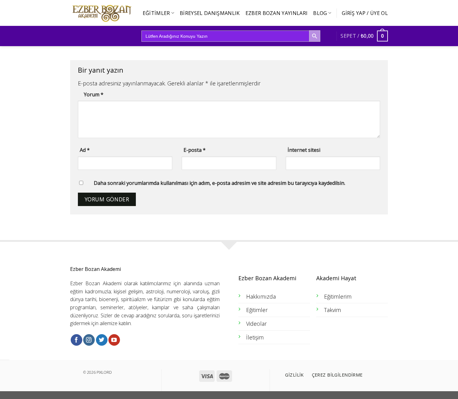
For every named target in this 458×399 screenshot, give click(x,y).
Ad (85, 150)
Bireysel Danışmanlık (210, 13)
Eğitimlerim (337, 296)
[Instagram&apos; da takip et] (89, 340)
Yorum (93, 94)
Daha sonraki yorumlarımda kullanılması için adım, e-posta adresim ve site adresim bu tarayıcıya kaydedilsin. (219, 183)
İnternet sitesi (304, 150)
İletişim (255, 337)
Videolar (256, 323)
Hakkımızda (261, 296)
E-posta (195, 150)
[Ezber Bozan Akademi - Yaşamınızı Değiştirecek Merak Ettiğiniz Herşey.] (101, 13)
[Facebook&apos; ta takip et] (76, 340)
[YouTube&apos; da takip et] (114, 340)
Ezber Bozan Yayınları (277, 13)
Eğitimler (156, 13)
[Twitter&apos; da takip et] (101, 340)
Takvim (332, 310)
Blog (320, 13)
